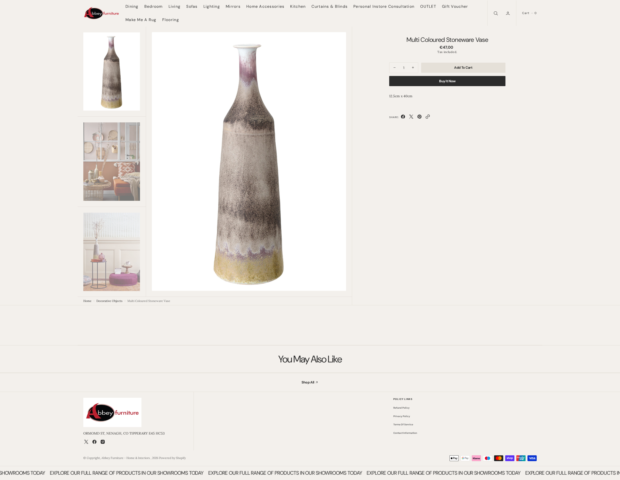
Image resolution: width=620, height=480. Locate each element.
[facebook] (403, 117)
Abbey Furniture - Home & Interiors (126, 458)
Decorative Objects (109, 301)
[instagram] (103, 442)
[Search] (495, 13)
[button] (508, 13)
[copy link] (427, 117)
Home (87, 301)
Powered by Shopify (172, 458)
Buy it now (447, 81)
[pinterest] (419, 117)
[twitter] (411, 117)
